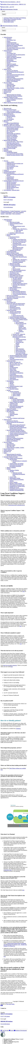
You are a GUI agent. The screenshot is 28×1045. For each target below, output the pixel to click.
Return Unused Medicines (13, 123)
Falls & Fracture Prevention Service (15, 127)
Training (9, 101)
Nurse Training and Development (14, 98)
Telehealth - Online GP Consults (11, 124)
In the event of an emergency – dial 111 (11, 1)
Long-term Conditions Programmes (15, 78)
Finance (8, 41)
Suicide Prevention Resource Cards (15, 155)
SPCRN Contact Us (11, 186)
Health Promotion (11, 77)
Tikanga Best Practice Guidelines (14, 96)
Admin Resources (8, 37)
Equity (5, 93)
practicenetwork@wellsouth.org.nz (16, 505)
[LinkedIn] (2, 1005)
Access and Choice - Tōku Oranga (15, 141)
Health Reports (10, 178)
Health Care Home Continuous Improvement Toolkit (14, 58)
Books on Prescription (12, 147)
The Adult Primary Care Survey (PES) (16, 48)
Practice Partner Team (9, 89)
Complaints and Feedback (10, 171)
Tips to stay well (7, 108)
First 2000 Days (10, 66)
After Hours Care (8, 120)
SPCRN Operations (11, 183)
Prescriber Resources (11, 61)
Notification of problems (12, 49)
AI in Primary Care (11, 40)
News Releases (10, 84)
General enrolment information (14, 112)
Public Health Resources (12, 65)
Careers (12, 1030)
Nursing (8, 62)
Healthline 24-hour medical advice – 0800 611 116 (14, 4)
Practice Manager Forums (13, 44)
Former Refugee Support (12, 76)
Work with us (10, 168)
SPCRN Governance (12, 182)
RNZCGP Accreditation (12, 46)
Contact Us (6, 170)
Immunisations (10, 60)
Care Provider (5, 1030)
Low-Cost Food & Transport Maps (15, 153)
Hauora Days (10, 132)
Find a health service (8, 113)
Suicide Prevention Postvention (14, 145)
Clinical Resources (8, 50)
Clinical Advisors (8, 90)
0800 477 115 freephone (9, 197)
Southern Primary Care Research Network (14, 180)
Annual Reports (10, 176)
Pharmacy (6, 121)
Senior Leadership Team (12, 166)
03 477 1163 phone (8, 199)
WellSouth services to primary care (15, 163)
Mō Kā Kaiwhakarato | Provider (10, 9)
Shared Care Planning (12, 137)
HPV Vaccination (11, 131)
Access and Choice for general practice (16, 54)
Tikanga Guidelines (11, 100)
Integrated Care (7, 92)
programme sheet (8, 870)
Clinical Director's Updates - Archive (15, 88)
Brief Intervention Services (13, 143)
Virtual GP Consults (11, 64)
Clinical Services (7, 69)
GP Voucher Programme (12, 129)
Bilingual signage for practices (14, 94)
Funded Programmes (11, 42)
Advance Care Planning (12, 70)
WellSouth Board (11, 164)
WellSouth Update (11, 85)
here (20, 626)
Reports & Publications (9, 172)
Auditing (9, 68)
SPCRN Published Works (13, 187)
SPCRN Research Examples (13, 184)
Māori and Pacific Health (9, 148)
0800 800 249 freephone (10, 204)
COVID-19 (9, 117)
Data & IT (9, 38)
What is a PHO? (10, 162)
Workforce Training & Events (11, 97)
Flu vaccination (10, 119)
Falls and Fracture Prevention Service (15, 74)
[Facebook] (1, 1005)
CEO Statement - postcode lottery (11, 190)
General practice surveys (12, 179)
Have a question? (16, 213)
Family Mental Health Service (14, 144)
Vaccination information (9, 115)
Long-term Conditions (12, 135)
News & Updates (8, 82)
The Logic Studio (10, 1004)
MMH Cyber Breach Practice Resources (13, 102)
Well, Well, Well (10, 86)
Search (3, 11)
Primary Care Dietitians (12, 81)
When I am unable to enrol (13, 111)
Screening (6, 149)
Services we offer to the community (12, 125)
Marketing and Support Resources (15, 45)
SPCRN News (10, 188)
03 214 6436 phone (8, 207)
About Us (6, 160)
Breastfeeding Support (12, 152)
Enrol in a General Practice (10, 109)
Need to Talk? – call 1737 (8, 6)
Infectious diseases (11, 116)
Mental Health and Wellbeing (13, 80)
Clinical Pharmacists (11, 139)
